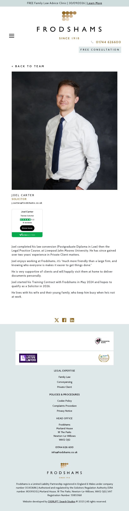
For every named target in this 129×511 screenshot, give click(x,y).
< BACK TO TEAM (28, 66)
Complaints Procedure (65, 405)
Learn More (94, 3)
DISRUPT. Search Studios (61, 501)
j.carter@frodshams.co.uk (27, 202)
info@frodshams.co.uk (64, 452)
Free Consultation (100, 49)
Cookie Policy (64, 400)
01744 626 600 (64, 447)
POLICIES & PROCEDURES (64, 394)
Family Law (64, 376)
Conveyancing (64, 381)
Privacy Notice (64, 410)
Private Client (64, 386)
